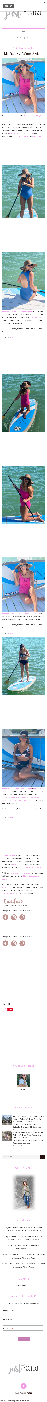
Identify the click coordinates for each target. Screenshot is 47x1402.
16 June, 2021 (17, 1129)
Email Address (10, 1310)
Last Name (8, 1328)
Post (15, 48)
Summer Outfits (26, 48)
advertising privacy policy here (18, 1401)
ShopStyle (40, 116)
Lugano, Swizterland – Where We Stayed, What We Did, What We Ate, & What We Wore (28, 1119)
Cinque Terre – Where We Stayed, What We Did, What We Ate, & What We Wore (28, 1135)
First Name (8, 1319)
